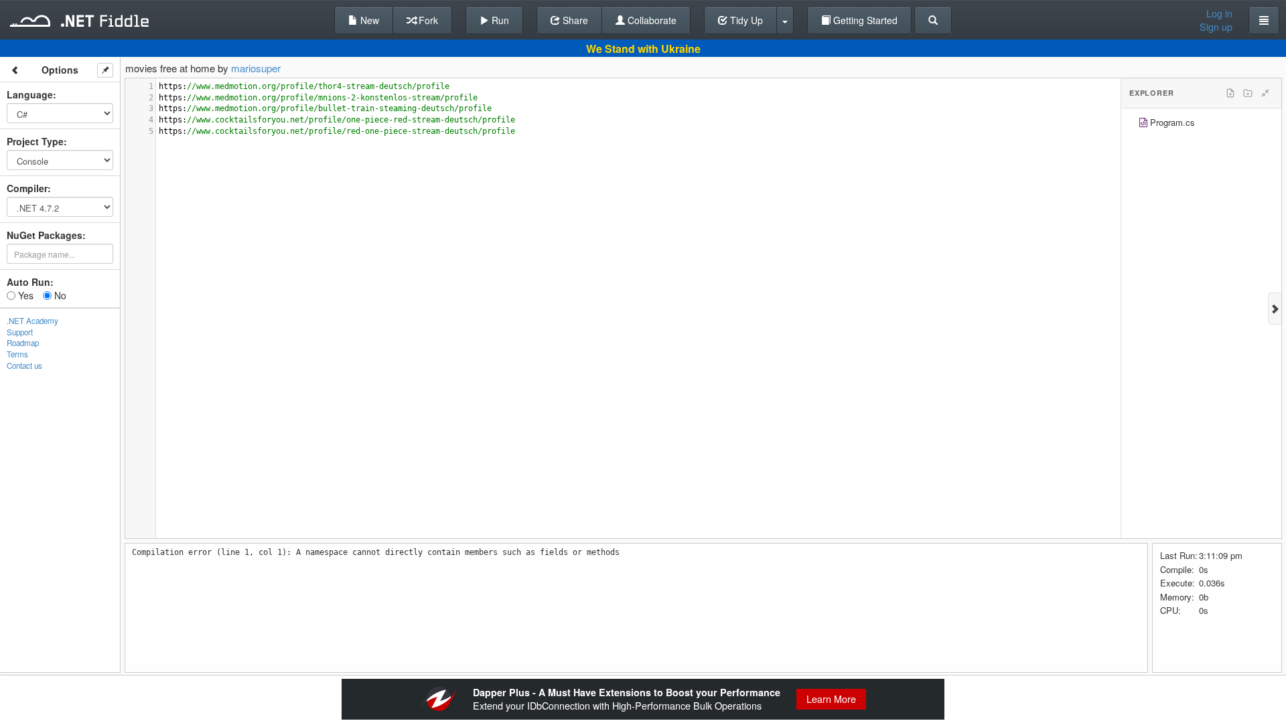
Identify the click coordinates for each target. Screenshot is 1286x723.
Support (20, 332)
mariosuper (256, 68)
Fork (427, 20)
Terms (17, 354)
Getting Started (864, 20)
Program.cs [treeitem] (1172, 122)
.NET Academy (32, 320)
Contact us (24, 365)
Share (574, 20)
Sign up (1216, 26)
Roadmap (23, 342)
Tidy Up (745, 20)
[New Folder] (1248, 93)
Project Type (35, 141)
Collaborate (650, 20)
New (368, 20)
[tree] (1201, 124)
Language (30, 94)
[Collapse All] (1265, 93)
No (59, 295)
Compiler (27, 188)
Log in (1219, 13)
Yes (24, 295)
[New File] (1230, 93)
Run (499, 20)
